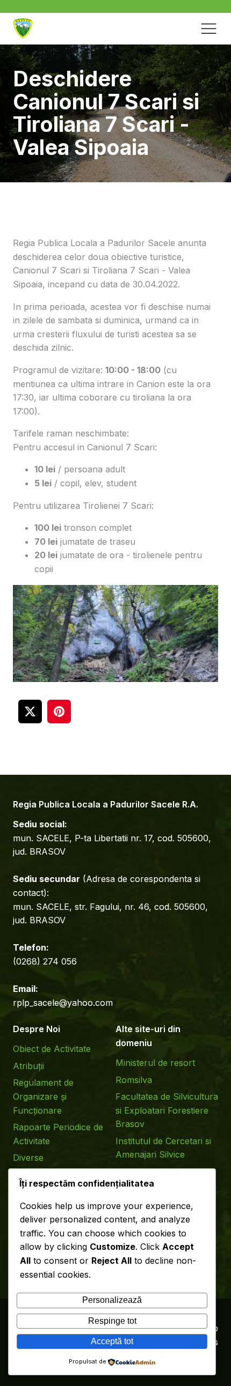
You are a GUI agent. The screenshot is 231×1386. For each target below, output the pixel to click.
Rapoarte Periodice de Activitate (58, 1134)
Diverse (28, 1157)
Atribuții (28, 1066)
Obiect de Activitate (52, 1048)
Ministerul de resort (155, 1062)
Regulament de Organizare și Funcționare (43, 1096)
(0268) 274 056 (45, 961)
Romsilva (134, 1079)
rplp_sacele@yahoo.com (63, 1002)
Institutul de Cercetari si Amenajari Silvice (163, 1148)
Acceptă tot (112, 1341)
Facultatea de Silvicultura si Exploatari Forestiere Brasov (167, 1110)
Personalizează (112, 1300)
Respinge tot (112, 1320)
